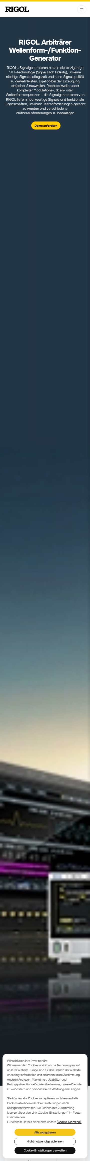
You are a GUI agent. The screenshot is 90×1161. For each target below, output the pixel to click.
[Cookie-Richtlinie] (69, 1122)
